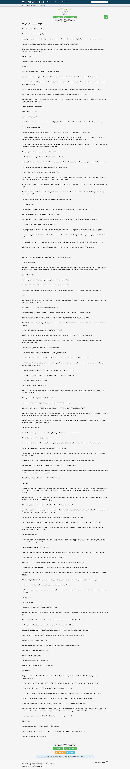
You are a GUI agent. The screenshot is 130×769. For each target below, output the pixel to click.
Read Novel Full (34, 2)
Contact (95, 762)
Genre (57, 2)
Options (65, 2)
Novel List (50, 2)
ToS (99, 762)
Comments (71, 752)
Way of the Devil (65, 9)
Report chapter (61, 752)
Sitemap (103, 762)
